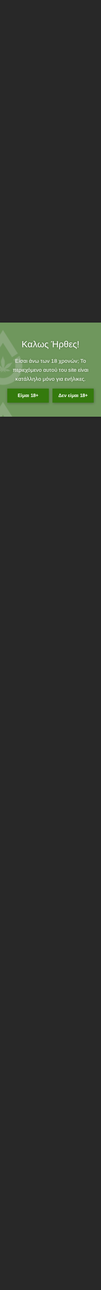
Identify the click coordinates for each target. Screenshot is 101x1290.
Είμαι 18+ (28, 395)
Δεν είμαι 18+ (73, 395)
